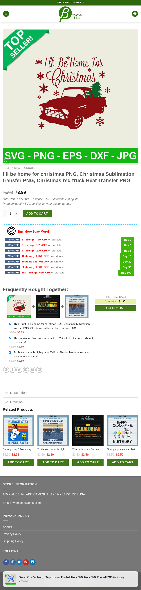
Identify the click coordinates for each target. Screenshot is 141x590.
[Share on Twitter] (19, 370)
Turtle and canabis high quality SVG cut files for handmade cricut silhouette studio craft (51, 354)
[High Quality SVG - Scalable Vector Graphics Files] (70, 13)
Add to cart (37, 213)
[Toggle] (6, 393)
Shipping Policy (13, 541)
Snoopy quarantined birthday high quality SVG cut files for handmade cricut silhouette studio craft (122, 449)
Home (6, 168)
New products (24, 168)
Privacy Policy (12, 534)
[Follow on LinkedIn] (33, 562)
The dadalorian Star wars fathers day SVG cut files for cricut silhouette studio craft (54, 340)
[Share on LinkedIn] (39, 370)
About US (9, 527)
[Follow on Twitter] (19, 562)
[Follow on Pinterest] (26, 562)
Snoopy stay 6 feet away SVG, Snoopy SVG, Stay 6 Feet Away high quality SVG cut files (18, 449)
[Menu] (6, 14)
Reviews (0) (19, 402)
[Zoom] (7, 160)
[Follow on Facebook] (6, 562)
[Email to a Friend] (26, 370)
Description (18, 393)
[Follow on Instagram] (13, 562)
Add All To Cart (116, 308)
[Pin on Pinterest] (33, 370)
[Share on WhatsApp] (6, 370)
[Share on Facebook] (13, 370)
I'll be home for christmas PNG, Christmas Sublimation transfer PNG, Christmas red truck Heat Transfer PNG (52, 326)
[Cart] (135, 14)
